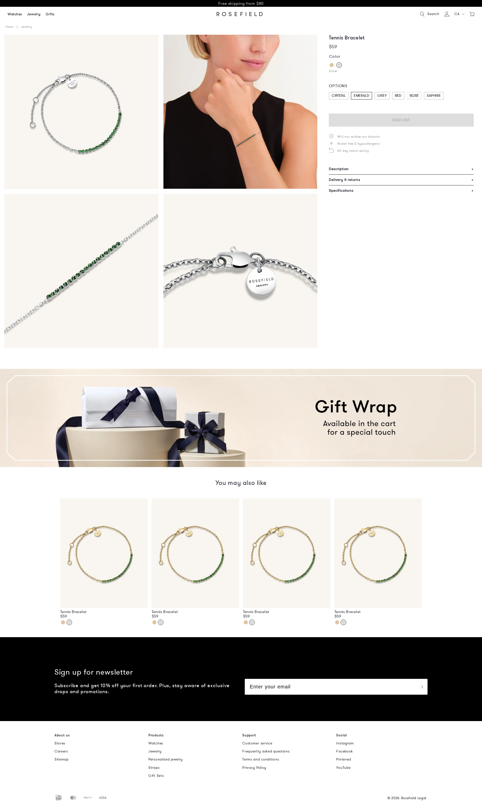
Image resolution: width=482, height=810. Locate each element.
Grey (382, 95)
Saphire (434, 95)
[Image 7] (81, 271)
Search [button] (433, 14)
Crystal (339, 95)
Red (398, 95)
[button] (459, 14)
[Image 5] (81, 112)
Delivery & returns (401, 179)
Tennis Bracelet (73, 612)
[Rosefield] (240, 14)
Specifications (401, 190)
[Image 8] (240, 271)
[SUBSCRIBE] (422, 687)
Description (401, 169)
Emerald (361, 95)
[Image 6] (240, 112)
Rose (414, 95)
